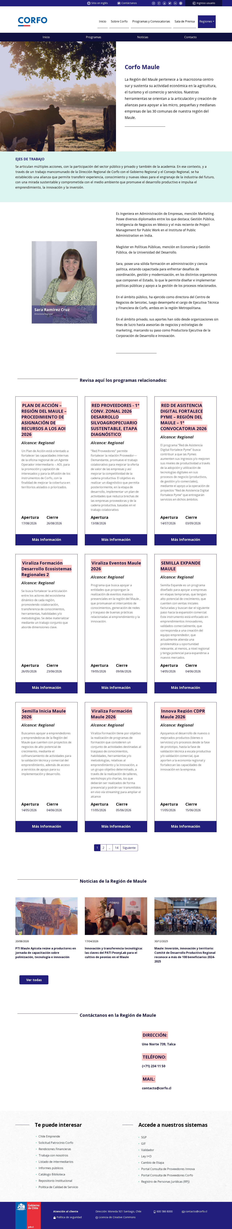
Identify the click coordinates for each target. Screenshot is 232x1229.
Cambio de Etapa (152, 1163)
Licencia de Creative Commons (117, 1217)
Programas (93, 37)
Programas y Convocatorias (151, 21)
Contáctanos (129, 3)
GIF (143, 1144)
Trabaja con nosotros (53, 1155)
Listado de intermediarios (56, 1162)
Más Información (46, 539)
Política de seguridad (69, 1217)
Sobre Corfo (119, 21)
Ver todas (34, 980)
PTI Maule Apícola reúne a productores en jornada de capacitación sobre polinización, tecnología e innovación (45, 952)
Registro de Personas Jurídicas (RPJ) (165, 1182)
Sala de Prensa (185, 21)
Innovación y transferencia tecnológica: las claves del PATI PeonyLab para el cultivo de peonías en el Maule (113, 952)
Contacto (190, 37)
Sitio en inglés (99, 3)
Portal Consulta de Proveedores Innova (168, 1169)
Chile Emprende (49, 1136)
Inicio (102, 21)
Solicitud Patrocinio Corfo (56, 1143)
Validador (147, 1150)
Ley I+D (146, 1156)
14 (116, 848)
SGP (144, 1137)
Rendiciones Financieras (55, 1149)
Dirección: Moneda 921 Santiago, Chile (118, 1211)
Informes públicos (51, 1168)
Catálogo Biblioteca (52, 1174)
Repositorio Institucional (55, 1181)
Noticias (142, 37)
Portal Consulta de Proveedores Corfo (167, 1175)
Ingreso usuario (206, 3)
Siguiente (129, 848)
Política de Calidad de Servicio (58, 1187)
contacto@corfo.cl (196, 1211)
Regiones (205, 21)
